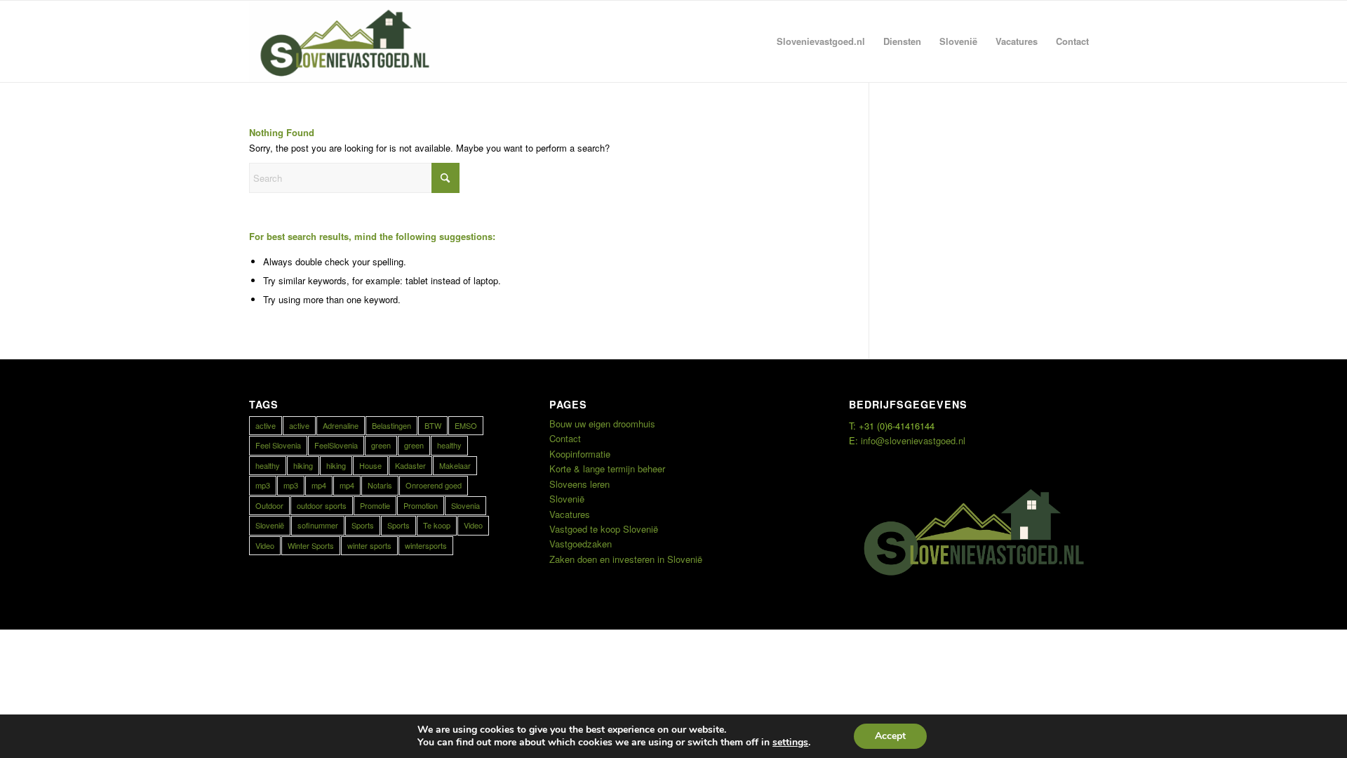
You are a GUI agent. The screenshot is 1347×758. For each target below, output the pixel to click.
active (265, 425)
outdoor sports (322, 505)
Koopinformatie (579, 453)
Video (473, 525)
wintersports (426, 545)
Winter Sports (311, 545)
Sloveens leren (579, 484)
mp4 (318, 485)
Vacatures (569, 514)
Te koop (436, 525)
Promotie (375, 505)
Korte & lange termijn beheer (607, 468)
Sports (362, 525)
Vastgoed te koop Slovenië (603, 529)
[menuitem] (821, 41)
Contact (565, 438)
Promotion (420, 505)
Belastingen (391, 425)
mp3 (262, 485)
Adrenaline (340, 425)
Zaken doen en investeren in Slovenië (625, 559)
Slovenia (465, 505)
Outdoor (269, 505)
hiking (303, 465)
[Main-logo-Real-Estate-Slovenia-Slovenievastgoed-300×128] (344, 41)
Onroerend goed (434, 485)
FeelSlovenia (336, 445)
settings (790, 742)
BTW (432, 425)
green (381, 445)
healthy (449, 445)
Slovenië (269, 525)
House (370, 465)
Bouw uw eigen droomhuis (602, 423)
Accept (890, 736)
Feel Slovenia (278, 445)
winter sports (369, 545)
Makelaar (455, 465)
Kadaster (410, 465)
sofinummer (317, 525)
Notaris (380, 485)
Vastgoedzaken (580, 543)
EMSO (466, 425)
